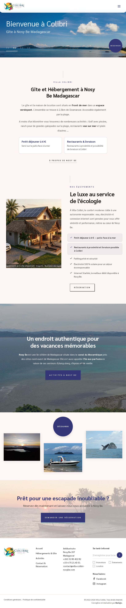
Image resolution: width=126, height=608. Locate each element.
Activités (40, 558)
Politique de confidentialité (34, 599)
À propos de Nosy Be (63, 160)
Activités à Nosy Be (63, 375)
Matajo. (118, 603)
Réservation (82, 287)
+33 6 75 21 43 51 (71, 562)
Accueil (39, 548)
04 (29, 47)
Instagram (101, 583)
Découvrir (63, 426)
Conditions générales (12, 599)
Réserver (115, 46)
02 (15, 47)
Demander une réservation (63, 517)
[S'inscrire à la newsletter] (119, 555)
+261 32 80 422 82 (72, 559)
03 (22, 47)
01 (8, 47)
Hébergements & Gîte (46, 553)
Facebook (101, 578)
